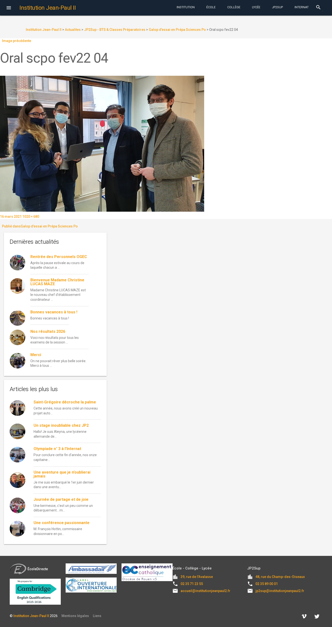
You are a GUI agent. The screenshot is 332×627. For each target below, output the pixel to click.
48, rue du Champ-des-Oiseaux (280, 577)
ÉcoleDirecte (37, 569)
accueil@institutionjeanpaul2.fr (205, 591)
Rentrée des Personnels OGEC (58, 256)
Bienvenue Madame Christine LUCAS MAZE (57, 282)
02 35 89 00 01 (266, 584)
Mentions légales (75, 616)
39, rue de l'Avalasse (197, 577)
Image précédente (16, 41)
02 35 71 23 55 (192, 584)
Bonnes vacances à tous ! (53, 312)
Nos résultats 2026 (47, 331)
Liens (97, 616)
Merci (35, 354)
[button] (9, 8)
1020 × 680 (30, 216)
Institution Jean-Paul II (31, 616)
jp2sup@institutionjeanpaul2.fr (279, 591)
